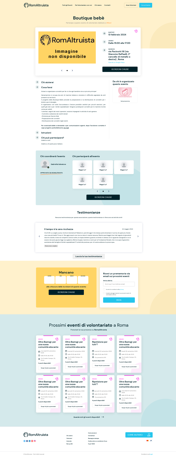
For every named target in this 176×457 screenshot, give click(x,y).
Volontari (69, 438)
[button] (67, 70)
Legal (151, 454)
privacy (122, 289)
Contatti (107, 5)
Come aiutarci (92, 433)
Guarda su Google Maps (116, 62)
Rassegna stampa (93, 438)
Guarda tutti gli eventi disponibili (87, 417)
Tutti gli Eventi (67, 5)
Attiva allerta (107, 281)
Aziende (69, 441)
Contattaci (91, 435)
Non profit (69, 444)
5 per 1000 (91, 444)
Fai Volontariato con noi (83, 5)
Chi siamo (98, 5)
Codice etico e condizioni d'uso (97, 441)
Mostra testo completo (51, 246)
